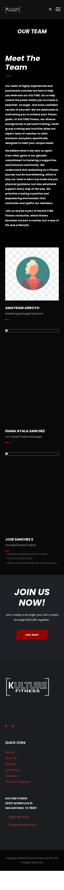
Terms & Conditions (18, 782)
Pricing (9, 752)
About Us (11, 758)
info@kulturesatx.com (23, 825)
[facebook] (32, 270)
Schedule (11, 776)
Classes (10, 764)
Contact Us (12, 770)
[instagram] (32, 278)
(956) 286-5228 (19, 817)
